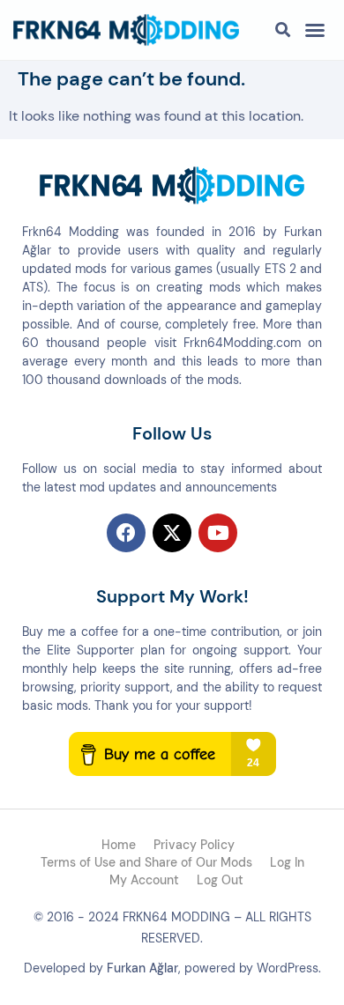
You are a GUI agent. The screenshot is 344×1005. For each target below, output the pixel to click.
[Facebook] (126, 533)
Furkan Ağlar (142, 968)
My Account (144, 880)
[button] (315, 30)
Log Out (220, 880)
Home (118, 845)
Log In (287, 862)
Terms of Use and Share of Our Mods (146, 862)
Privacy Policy (194, 845)
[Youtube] (217, 533)
